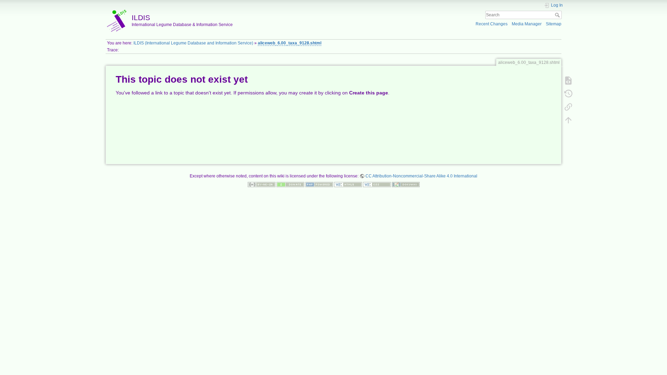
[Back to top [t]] (568, 119)
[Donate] (290, 184)
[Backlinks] (568, 106)
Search (558, 14)
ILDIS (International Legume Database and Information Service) (193, 43)
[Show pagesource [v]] (568, 80)
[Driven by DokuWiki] (406, 184)
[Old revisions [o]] (568, 93)
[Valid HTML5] (348, 184)
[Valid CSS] (377, 184)
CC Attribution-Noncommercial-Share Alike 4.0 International (421, 176)
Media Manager (527, 24)
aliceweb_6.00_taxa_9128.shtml (289, 43)
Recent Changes (492, 24)
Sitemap (553, 24)
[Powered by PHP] (319, 184)
